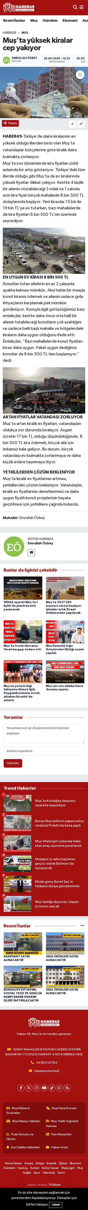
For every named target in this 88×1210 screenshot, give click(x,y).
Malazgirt (68, 1168)
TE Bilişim (54, 1184)
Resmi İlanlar (14, 21)
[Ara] (75, 7)
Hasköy (23, 1168)
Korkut (35, 1168)
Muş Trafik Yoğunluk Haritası (62, 1123)
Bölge (40, 1163)
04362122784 (47, 1062)
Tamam (55, 1205)
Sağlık (27, 1172)
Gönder (13, 763)
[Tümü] (82, 926)
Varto (61, 1172)
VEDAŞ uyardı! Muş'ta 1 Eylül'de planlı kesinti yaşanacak (21, 606)
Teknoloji (49, 1172)
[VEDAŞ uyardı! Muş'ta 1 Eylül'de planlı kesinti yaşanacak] (23, 588)
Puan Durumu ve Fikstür (20, 1137)
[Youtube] (44, 1087)
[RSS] (67, 1087)
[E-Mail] (31, 552)
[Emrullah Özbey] (14, 546)
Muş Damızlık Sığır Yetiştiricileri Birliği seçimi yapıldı (65, 649)
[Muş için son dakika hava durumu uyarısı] (65, 672)
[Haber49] (19, 7)
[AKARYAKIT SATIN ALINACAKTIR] (23, 943)
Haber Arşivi (59, 1147)
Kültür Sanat (50, 1168)
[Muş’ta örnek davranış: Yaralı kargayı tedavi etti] (23, 632)
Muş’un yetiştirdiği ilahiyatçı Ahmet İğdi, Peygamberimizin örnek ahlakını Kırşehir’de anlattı (22, 693)
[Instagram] (36, 1087)
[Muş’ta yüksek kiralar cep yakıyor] (44, 92)
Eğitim (63, 1163)
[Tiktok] (51, 1087)
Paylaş (12, 123)
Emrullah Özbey (40, 543)
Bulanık (51, 1163)
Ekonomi (70, 21)
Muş (34, 21)
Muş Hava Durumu (64, 1108)
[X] (28, 1087)
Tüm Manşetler (61, 1134)
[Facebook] (21, 1087)
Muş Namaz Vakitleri (26, 1121)
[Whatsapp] (59, 1087)
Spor (37, 1172)
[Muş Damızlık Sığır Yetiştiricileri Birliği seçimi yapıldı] (65, 632)
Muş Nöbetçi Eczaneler (18, 1110)
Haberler (9, 32)
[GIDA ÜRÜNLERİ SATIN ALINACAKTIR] (65, 943)
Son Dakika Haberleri (25, 1147)
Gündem (50, 21)
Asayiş (28, 1163)
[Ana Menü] (81, 7)
